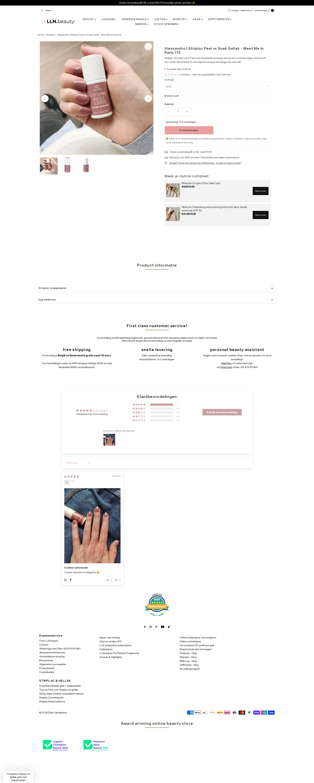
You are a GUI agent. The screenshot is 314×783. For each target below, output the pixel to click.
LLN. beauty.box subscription (115, 645)
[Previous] (45, 98)
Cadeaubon (105, 649)
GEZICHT (88, 19)
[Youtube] (162, 627)
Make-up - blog (188, 661)
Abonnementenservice (52, 652)
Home (41, 34)
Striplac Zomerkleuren (51, 697)
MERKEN (141, 24)
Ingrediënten (47, 299)
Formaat (169, 79)
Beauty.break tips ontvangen (195, 649)
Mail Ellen (226, 363)
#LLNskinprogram (190, 668)
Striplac (51, 34)
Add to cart (260, 191)
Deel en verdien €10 (110, 641)
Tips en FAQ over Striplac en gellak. (58, 689)
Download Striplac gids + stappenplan (60, 685)
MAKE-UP (179, 19)
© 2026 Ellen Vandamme (53, 712)
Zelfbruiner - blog (189, 664)
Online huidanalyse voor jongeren (198, 637)
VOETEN (160, 19)
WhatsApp (226, 367)
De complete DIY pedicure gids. (197, 645)
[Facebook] (145, 627)
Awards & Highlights (110, 657)
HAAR (197, 19)
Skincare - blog (188, 657)
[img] (71, 476)
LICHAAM (108, 19)
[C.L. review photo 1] (92, 525)
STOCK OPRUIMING (166, 24)
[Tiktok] (169, 627)
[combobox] (97, 10)
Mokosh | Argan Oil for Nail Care (201, 183)
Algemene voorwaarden (52, 664)
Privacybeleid (46, 668)
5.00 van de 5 (100, 410)
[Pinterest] (156, 627)
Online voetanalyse (190, 641)
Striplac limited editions (52, 701)
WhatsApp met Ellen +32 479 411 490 (60, 648)
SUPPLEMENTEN (219, 19)
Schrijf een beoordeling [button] (222, 412)
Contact (43, 644)
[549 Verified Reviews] (157, 617)
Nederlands (245, 10)
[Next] (148, 98)
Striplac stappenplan (52, 288)
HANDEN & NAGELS (134, 19)
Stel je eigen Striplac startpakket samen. (61, 693)
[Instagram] (150, 627)
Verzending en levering (52, 656)
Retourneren (46, 660)
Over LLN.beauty (48, 640)
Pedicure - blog (188, 653)
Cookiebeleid (46, 672)
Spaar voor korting (109, 637)
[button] (172, 74)
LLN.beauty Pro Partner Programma (119, 653)
